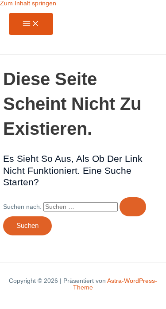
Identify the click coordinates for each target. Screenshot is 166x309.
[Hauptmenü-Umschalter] (31, 24)
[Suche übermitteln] (133, 206)
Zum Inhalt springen (28, 3)
